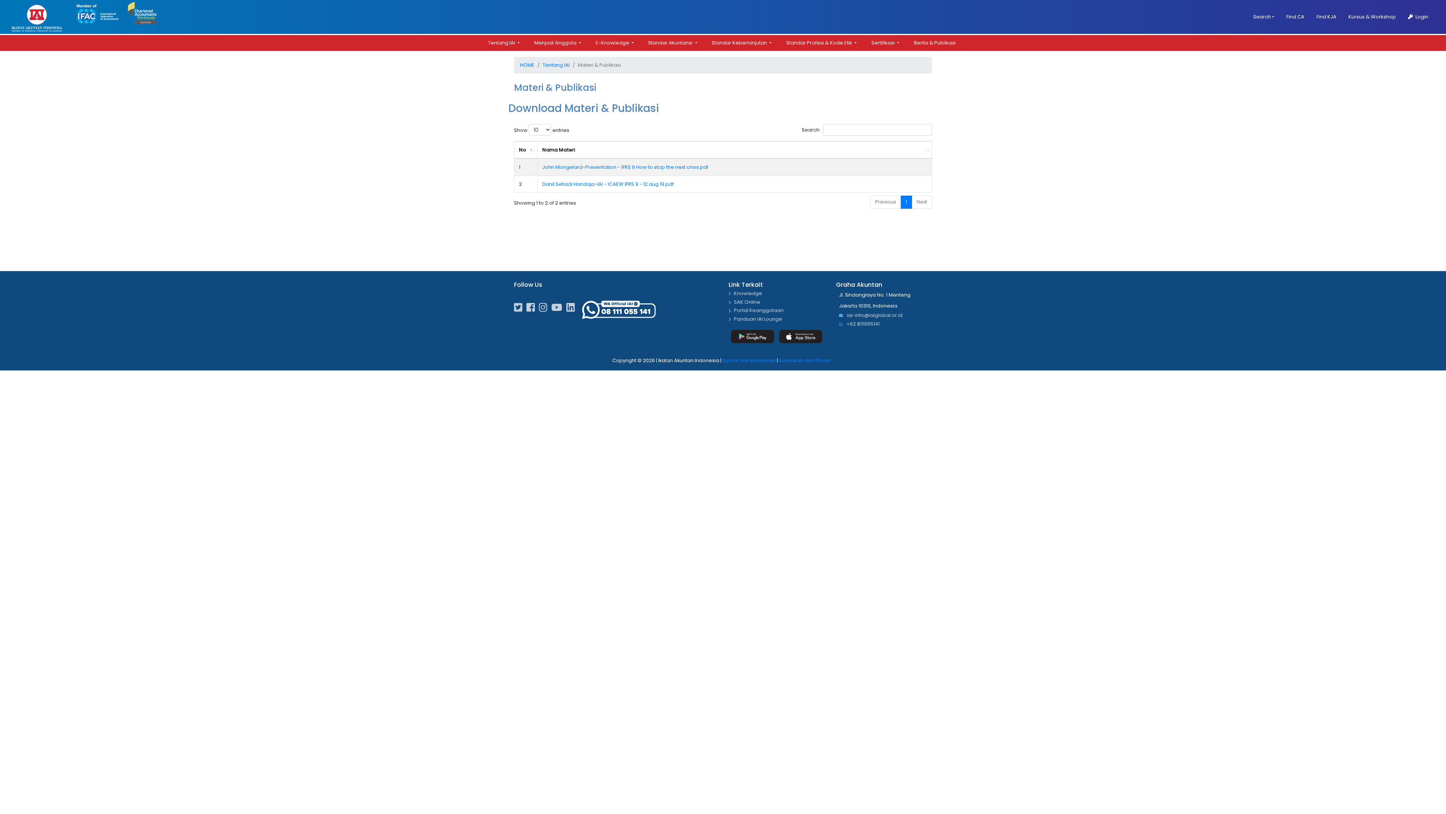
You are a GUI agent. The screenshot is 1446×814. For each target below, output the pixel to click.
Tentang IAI (502, 42)
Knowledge (748, 293)
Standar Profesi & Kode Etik (819, 42)
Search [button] (1262, 16)
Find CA (1295, 16)
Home (527, 65)
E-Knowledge (613, 42)
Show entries (541, 130)
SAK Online (747, 302)
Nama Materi (558, 149)
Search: (811, 129)
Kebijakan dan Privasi (805, 360)
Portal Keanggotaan (759, 310)
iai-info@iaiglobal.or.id (874, 315)
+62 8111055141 (862, 324)
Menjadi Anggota (556, 42)
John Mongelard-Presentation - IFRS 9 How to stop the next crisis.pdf (625, 167)
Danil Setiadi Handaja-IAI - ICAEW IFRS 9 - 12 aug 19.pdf (608, 184)
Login (1421, 16)
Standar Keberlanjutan (740, 42)
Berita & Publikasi (935, 42)
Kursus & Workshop (1372, 16)
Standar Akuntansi (671, 42)
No (522, 149)
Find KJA (1326, 16)
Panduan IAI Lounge (758, 319)
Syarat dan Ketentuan (749, 360)
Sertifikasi (883, 42)
